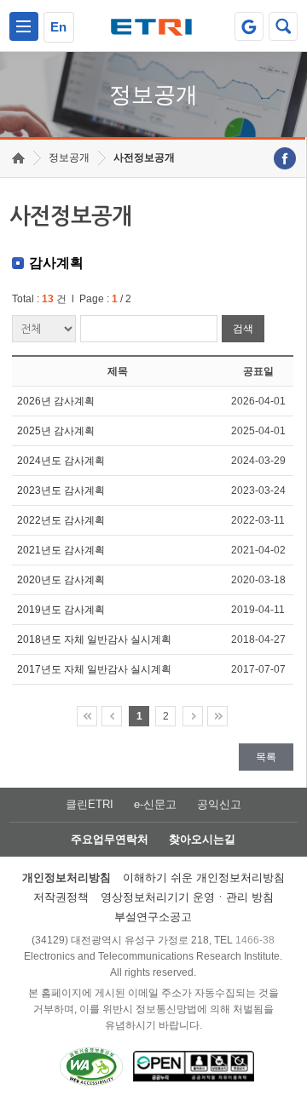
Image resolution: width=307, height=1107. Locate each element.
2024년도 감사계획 (61, 461)
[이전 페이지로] (111, 716)
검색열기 (283, 26)
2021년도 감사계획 (61, 550)
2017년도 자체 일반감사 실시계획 (94, 669)
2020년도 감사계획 (61, 580)
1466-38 (255, 940)
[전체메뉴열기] (23, 26)
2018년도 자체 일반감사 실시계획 (94, 639)
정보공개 (69, 157)
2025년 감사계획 (56, 431)
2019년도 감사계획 (61, 610)
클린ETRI (89, 804)
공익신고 (219, 804)
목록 (266, 757)
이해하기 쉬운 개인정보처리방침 (204, 877)
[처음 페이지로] (87, 716)
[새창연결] (285, 158)
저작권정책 (61, 897)
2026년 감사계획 (56, 401)
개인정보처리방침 (66, 877)
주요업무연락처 (109, 839)
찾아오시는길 (202, 839)
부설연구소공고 (153, 916)
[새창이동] (249, 26)
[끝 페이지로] (217, 716)
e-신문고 (155, 804)
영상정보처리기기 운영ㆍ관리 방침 (187, 897)
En (58, 27)
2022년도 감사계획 (61, 520)
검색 (243, 329)
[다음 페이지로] (192, 716)
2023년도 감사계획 (61, 490)
